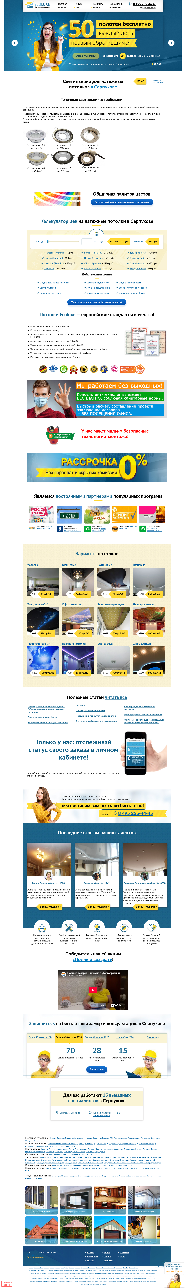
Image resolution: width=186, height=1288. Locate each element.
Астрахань (39, 1281)
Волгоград (140, 1278)
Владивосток (70, 1281)
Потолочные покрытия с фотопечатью (96, 716)
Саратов (125, 1281)
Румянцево (94, 1273)
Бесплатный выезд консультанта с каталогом (122, 202)
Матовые (33, 565)
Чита (61, 1276)
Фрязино (66, 1270)
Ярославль (95, 1284)
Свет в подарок (47, 288)
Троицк (44, 1273)
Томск (96, 1281)
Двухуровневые (138, 253)
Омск (81, 1284)
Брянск (153, 1278)
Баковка (66, 1273)
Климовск (99, 1267)
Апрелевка (128, 1270)
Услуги (96, 8)
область (147, 1273)
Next (171, 43)
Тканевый (49, 269)
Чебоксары (72, 1276)
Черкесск (141, 1276)
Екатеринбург (118, 1281)
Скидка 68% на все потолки (54, 283)
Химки (106, 1270)
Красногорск (118, 1267)
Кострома (87, 1278)
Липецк (61, 1278)
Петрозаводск (133, 1276)
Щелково (81, 1270)
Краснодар (56, 1276)
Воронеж (128, 1278)
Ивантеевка (91, 1267)
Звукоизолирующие (110, 604)
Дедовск (154, 1270)
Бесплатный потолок (98, 293)
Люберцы (77, 1273)
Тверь (100, 1281)
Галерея (62, 8)
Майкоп (40, 1276)
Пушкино (149, 1270)
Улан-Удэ (40, 1278)
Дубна (66, 1267)
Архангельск (46, 1281)
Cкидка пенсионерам (130, 283)
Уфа (45, 1278)
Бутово (71, 1273)
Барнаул (66, 1276)
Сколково (108, 1273)
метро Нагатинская (138, 1273)
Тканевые (139, 565)
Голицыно (143, 1270)
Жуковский (84, 1267)
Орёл (148, 1281)
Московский (50, 1273)
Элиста (146, 1276)
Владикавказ (90, 1276)
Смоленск (111, 1281)
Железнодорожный (74, 1267)
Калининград (110, 1278)
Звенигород (135, 1270)
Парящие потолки (74, 643)
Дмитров (51, 1267)
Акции (79, 4)
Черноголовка (73, 1270)
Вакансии (115, 8)
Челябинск (103, 1284)
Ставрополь (61, 1281)
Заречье (120, 1273)
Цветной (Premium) (54, 263)
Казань (84, 1276)
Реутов (89, 1273)
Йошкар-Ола (108, 1276)
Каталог (62, 4)
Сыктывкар (125, 1276)
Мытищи (83, 1273)
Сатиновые (104, 565)
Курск (76, 1278)
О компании (116, 4)
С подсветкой (137, 258)
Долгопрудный (59, 1267)
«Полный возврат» (92, 959)
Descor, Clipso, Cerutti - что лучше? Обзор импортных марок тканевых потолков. (46, 709)
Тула (92, 1281)
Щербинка (101, 1273)
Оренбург (153, 1281)
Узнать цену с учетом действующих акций (96, 302)
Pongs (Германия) (93, 253)
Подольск (32, 1270)
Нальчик (151, 1276)
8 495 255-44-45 (144, 4)
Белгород (33, 1281)
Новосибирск (88, 1284)
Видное (95, 1270)
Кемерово (98, 1278)
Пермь (76, 1281)
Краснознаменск (36, 1273)
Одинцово (101, 1270)
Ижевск (79, 1276)
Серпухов (60, 1270)
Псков (140, 1281)
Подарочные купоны (50, 293)
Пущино (37, 1270)
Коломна (105, 1267)
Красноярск (82, 1281)
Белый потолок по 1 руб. (132, 293)
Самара (131, 1281)
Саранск (101, 1276)
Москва (31, 1267)
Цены (78, 8)
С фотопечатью (138, 263)
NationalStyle (161, 1267)
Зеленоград (112, 1270)
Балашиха (37, 1267)
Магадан (55, 1278)
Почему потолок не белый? (90, 711)
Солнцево (115, 1273)
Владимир (147, 1278)
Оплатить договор (35, 1257)
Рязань (136, 1281)
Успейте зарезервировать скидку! (96, 63)
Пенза (144, 1281)
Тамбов (105, 1281)
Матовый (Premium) (54, 253)
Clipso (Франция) (92, 263)
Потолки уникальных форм (42, 717)
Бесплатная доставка (98, 283)
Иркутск (117, 1278)
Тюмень (88, 1281)
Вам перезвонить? (148, 8)
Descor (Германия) (93, 258)
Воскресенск (44, 1267)
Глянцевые (69, 565)
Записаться (97, 1069)
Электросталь (128, 1273)
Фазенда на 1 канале (72, 531)
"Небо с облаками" (39, 643)
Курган (81, 1278)
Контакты (98, 4)
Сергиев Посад (52, 1270)
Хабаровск (54, 1281)
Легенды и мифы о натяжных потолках (96, 721)
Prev (15, 43)
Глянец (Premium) (53, 258)
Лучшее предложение (98, 288)
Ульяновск (35, 1276)
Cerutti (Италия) (92, 269)
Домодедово (120, 1270)
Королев (111, 1267)
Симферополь (117, 1276)
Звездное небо (138, 269)
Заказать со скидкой (158, 81)
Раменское (44, 1270)
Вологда (134, 1278)
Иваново (122, 1278)
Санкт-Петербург (69, 1278)
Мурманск (50, 1278)
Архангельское (59, 1273)
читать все (116, 697)
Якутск (97, 1276)
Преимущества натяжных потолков (143, 715)
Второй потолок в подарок (133, 288)
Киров (92, 1278)
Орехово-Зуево (133, 1267)
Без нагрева (105, 643)
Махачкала (34, 1278)
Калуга (103, 1278)
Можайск (125, 1267)
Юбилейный (88, 1270)
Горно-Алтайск (48, 1276)
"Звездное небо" (37, 604)
